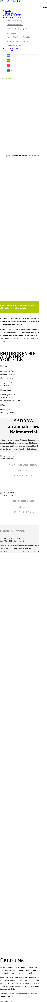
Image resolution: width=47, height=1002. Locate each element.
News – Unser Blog (14, 21)
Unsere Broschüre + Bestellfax (19, 37)
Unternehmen (13, 15)
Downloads (11, 33)
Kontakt (10, 51)
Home (8, 11)
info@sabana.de (36, 551)
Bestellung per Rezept (15, 45)
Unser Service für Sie (15, 25)
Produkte (10, 13)
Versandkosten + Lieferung (17, 41)
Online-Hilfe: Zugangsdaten (18, 29)
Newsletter (11, 48)
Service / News (13, 17)
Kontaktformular (6, 551)
